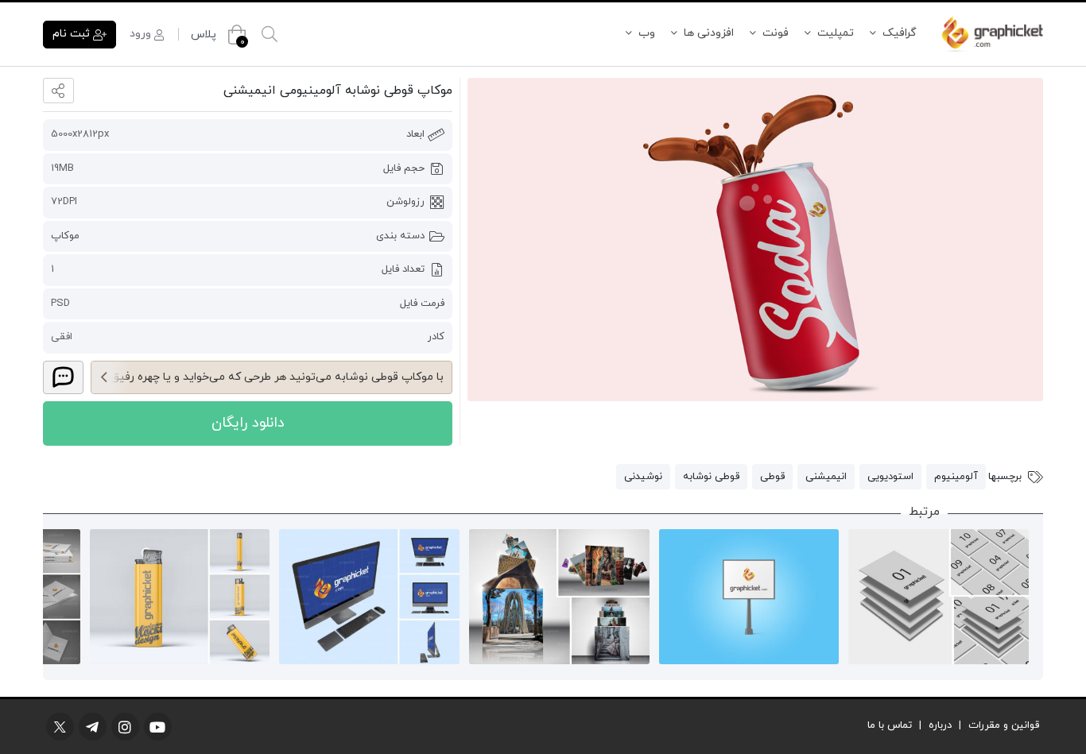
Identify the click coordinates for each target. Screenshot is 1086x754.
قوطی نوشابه (711, 477)
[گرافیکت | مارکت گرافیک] (992, 34)
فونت (775, 33)
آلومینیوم (956, 477)
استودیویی (890, 477)
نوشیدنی (643, 477)
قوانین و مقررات (1003, 725)
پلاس (203, 34)
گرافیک (899, 33)
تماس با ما (889, 725)
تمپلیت (835, 33)
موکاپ (65, 236)
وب (646, 33)
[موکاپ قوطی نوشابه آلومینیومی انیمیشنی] (755, 239)
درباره (940, 725)
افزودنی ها (709, 33)
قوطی (772, 477)
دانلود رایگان (248, 423)
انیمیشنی (826, 477)
